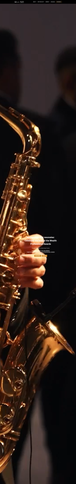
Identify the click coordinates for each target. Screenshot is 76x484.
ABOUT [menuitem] (34, 1)
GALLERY (44, 255)
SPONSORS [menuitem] (53, 1)
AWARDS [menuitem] (47, 1)
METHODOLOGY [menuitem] (41, 1)
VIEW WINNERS (37, 255)
